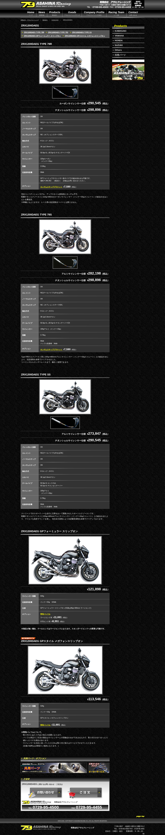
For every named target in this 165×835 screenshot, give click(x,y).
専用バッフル (45, 614)
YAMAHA (119, 36)
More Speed (46, 4)
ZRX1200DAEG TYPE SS (82, 32)
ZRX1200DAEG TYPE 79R (34, 32)
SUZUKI (119, 45)
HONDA (119, 40)
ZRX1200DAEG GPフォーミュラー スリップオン (42, 36)
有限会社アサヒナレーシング (82, 828)
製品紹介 (45, 20)
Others (118, 50)
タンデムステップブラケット (51, 187)
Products (120, 26)
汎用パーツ (120, 55)
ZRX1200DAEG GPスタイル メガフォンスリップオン (85, 36)
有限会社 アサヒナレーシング (30, 20)
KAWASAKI (55, 20)
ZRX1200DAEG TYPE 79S (58, 32)
